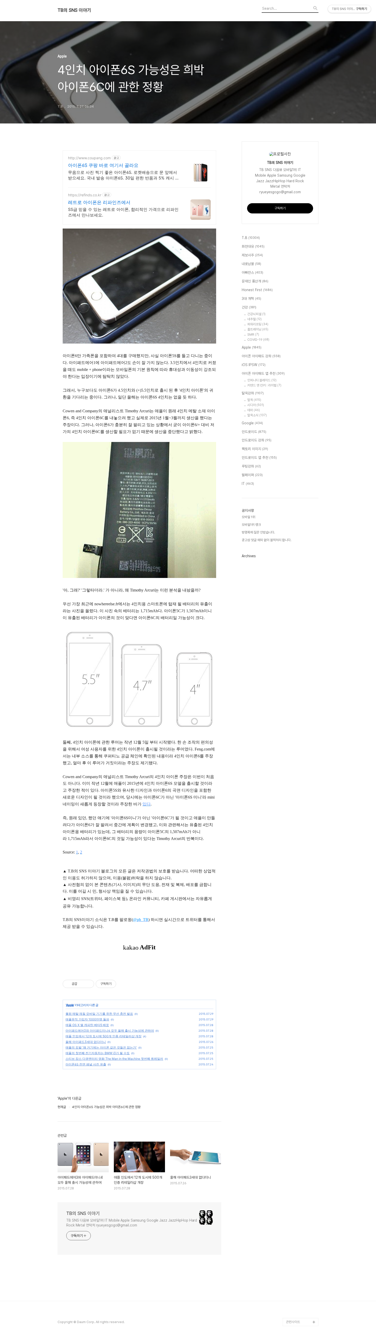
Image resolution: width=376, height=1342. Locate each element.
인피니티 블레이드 (262, 380)
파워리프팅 (257, 324)
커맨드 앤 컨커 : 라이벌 (264, 385)
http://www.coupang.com (89, 158)
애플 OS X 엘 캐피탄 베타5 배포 (87, 1025)
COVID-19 (258, 340)
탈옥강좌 (253, 393)
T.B (251, 238)
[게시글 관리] (88, 984)
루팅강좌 (251, 466)
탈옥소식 (257, 415)
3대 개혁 (251, 299)
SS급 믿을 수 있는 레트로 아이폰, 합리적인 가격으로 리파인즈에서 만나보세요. (123, 212)
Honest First (257, 290)
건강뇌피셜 (256, 314)
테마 (253, 410)
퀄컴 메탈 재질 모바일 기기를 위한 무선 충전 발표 (99, 1014)
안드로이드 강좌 (256, 440)
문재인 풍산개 (255, 281)
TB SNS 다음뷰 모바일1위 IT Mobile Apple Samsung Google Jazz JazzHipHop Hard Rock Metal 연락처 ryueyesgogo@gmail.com (131, 1222)
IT (248, 484)
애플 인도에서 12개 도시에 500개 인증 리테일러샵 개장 (103, 1036)
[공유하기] (82, 984)
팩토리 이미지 (255, 449)
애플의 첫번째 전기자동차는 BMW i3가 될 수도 (97, 1053)
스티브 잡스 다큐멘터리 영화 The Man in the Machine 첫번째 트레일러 (114, 1059)
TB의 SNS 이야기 (74, 10)
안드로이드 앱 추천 (259, 458)
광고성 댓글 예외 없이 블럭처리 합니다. (266, 540)
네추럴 (254, 319)
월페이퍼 (252, 475)
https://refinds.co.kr (84, 195)
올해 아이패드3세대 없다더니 (85, 1042)
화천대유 (253, 246)
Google (252, 423)
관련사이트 (293, 1322)
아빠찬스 (252, 272)
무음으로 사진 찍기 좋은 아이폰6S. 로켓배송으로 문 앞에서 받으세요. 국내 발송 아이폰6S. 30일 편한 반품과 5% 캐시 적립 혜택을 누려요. (123, 175)
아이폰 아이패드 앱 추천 (263, 373)
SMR (253, 334)
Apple (70, 1005)
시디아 (255, 405)
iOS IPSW (254, 365)
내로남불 (251, 264)
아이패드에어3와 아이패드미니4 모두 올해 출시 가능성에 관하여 (109, 1030)
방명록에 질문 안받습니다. (258, 532)
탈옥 (254, 400)
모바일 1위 (248, 517)
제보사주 (252, 255)
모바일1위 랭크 (251, 525)
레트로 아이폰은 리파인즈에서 (99, 202)
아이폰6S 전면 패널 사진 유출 (85, 1064)
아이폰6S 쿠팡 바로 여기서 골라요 (103, 165)
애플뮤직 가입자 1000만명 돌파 (87, 1019)
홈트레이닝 (257, 329)
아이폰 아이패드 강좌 (261, 356)
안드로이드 (254, 432)
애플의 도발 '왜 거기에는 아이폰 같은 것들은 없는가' (101, 1047)
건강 (249, 307)
